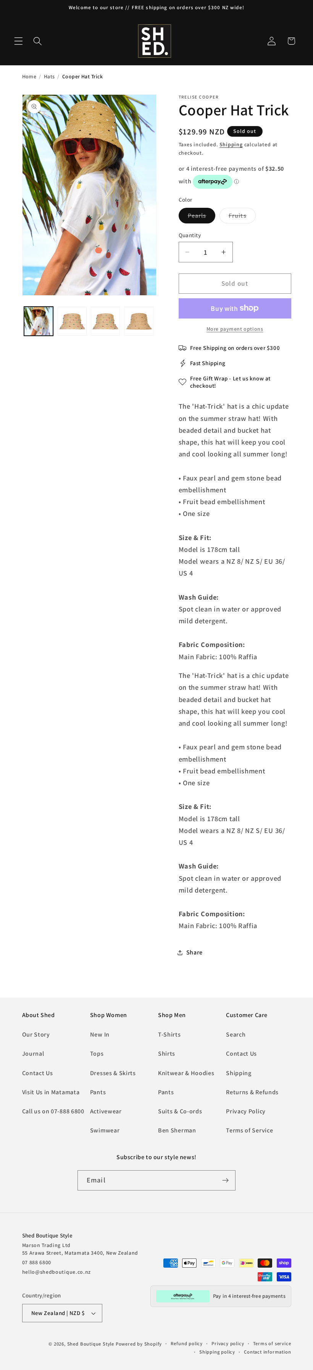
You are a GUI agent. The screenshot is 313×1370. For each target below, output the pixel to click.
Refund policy (186, 1343)
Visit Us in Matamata (51, 1092)
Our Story (36, 1034)
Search (235, 1034)
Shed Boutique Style (90, 1344)
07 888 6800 (37, 1262)
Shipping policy (217, 1352)
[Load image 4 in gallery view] (105, 321)
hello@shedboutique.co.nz (56, 1271)
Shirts (166, 1054)
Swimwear (105, 1130)
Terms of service (272, 1343)
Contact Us (37, 1073)
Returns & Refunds (252, 1092)
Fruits (242, 217)
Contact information (267, 1352)
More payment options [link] (235, 328)
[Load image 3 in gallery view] (72, 321)
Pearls (202, 217)
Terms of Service (249, 1130)
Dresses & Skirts (113, 1073)
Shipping (230, 144)
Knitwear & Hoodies (186, 1073)
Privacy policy (227, 1343)
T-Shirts (169, 1034)
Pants (98, 1092)
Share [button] (194, 952)
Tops (97, 1054)
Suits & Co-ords (180, 1111)
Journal (33, 1054)
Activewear (106, 1111)
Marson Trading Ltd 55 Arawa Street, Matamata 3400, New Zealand (80, 1249)
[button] (18, 41)
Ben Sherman (177, 1130)
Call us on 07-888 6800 (53, 1111)
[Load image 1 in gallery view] (38, 321)
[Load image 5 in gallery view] (138, 321)
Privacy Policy (246, 1111)
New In (100, 1034)
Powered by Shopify (139, 1344)
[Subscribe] (225, 1180)
